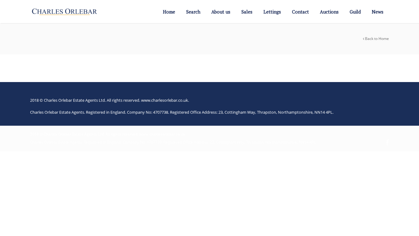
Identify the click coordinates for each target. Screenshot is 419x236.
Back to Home (376, 38)
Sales (246, 12)
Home (169, 12)
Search (193, 12)
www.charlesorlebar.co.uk (164, 100)
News (377, 12)
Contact (300, 12)
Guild (355, 12)
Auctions (329, 12)
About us (220, 12)
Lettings (272, 12)
